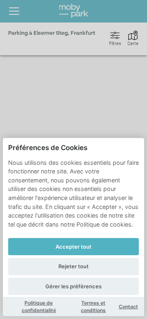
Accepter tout (73, 246)
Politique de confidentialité (39, 306)
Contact (128, 306)
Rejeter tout (73, 266)
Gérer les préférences (73, 286)
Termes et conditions (93, 306)
